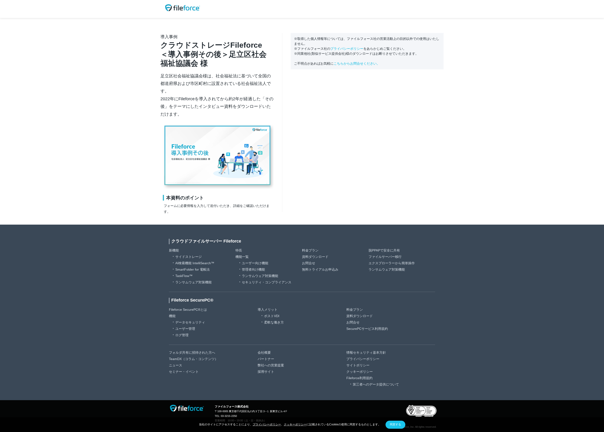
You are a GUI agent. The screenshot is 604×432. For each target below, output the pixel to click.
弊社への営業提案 (271, 365)
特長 (238, 250)
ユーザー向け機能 (255, 263)
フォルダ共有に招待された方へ (192, 352)
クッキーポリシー (359, 371)
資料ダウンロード (315, 257)
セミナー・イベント (184, 371)
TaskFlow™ (184, 276)
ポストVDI (271, 316)
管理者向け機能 (253, 269)
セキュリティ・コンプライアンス (266, 282)
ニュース (175, 365)
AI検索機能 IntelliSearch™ (194, 263)
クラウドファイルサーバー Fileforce (206, 241)
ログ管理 (182, 335)
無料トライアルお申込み (320, 269)
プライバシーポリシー (346, 48)
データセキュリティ (190, 322)
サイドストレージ (188, 257)
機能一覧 (242, 257)
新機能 (174, 250)
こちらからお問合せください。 (357, 63)
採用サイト (266, 371)
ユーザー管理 (185, 329)
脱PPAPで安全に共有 (384, 250)
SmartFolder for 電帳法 (192, 269)
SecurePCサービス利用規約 (367, 329)
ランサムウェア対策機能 (193, 282)
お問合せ (308, 263)
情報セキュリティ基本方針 (366, 352)
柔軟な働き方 (274, 322)
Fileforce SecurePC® (192, 300)
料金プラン (310, 250)
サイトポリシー (357, 365)
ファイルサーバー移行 (385, 257)
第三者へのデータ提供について (376, 384)
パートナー (266, 359)
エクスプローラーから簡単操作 (392, 263)
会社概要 (264, 352)
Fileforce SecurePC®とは (188, 309)
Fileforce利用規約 (359, 378)
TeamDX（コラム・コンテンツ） (193, 359)
